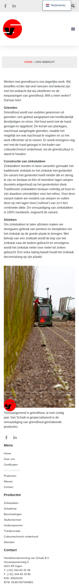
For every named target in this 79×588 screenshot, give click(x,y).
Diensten (9, 542)
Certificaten (11, 464)
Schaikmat (10, 508)
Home (28, 62)
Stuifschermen (12, 519)
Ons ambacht (12, 470)
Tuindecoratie (12, 530)
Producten (10, 475)
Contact (8, 486)
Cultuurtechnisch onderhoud (21, 536)
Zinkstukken (11, 502)
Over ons (9, 459)
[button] (73, 6)
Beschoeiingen (13, 514)
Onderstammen (13, 525)
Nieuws (8, 481)
